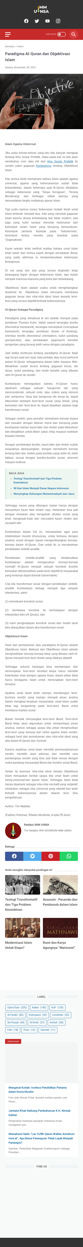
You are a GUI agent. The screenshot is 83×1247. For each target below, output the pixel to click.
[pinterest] (51, 856)
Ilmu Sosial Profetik (60, 161)
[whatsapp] (69, 856)
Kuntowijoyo (43, 165)
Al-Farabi (15, 1014)
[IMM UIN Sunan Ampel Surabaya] (41, 9)
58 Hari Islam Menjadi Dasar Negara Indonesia (41, 488)
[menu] (8, 34)
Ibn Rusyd (15, 1022)
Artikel (56, 1022)
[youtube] (47, 21)
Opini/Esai (17, 1007)
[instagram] (57, 21)
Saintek (48, 1029)
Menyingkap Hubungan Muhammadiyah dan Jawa (44, 493)
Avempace (38, 1014)
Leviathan (60, 1014)
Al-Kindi (37, 1022)
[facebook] (26, 21)
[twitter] (36, 21)
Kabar (39, 1007)
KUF (57, 1007)
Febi (12, 1029)
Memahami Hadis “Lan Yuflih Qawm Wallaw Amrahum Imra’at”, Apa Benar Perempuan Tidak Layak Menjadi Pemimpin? (41, 1138)
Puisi (29, 1029)
